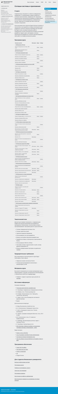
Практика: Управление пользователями (22, 75)
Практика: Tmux (18, 70)
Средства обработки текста (6, 21)
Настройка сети (3, 22)
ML (46, 2)
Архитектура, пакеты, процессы (6, 14)
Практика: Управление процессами (21, 87)
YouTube (18, 278)
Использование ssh (4, 12)
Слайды (41, 47)
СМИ (42, 2)
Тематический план (48, 13)
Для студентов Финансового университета (50, 22)
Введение (2, 10)
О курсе (46, 10)
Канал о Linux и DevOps (22, 332)
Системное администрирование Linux (25, 336)
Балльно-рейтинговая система (22, 362)
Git (17, 353)
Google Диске (32, 274)
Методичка (34, 129)
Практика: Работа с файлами (20, 62)
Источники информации (49, 18)
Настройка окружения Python (6, 25)
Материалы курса (48, 16)
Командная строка (4, 11)
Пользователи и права (5, 13)
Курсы (54, 2)
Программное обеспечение (50, 19)
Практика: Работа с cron (19, 110)
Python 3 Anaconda (21, 351)
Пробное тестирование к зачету (22, 367)
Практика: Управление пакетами (21, 83)
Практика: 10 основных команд (20, 56)
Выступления (30, 2)
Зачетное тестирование (20, 370)
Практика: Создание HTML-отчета (21, 118)
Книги (37, 2)
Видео (38, 47)
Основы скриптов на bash (5, 20)
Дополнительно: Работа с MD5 (20, 112)
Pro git (17, 300)
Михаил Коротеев (7, 2)
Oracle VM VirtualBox (21, 347)
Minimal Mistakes (21, 391)
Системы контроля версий (5, 26)
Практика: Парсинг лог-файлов (21, 120)
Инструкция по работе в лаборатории (24, 376)
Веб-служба (3, 31)
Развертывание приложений (6, 32)
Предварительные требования (50, 15)
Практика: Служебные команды (21, 58)
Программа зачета (19, 365)
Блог (50, 2)
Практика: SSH (17, 68)
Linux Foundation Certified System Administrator (27, 334)
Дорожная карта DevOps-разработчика (26, 288)
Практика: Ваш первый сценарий (21, 108)
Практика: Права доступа (19, 77)
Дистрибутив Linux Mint (22, 349)
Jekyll (17, 391)
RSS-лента (13, 389)
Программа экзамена (20, 373)
